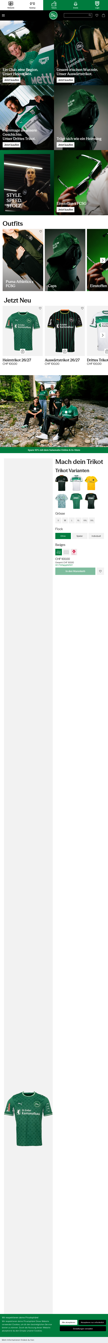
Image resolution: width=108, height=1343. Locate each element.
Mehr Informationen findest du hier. (18, 1340)
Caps (52, 286)
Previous (8, 260)
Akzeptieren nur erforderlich (92, 1322)
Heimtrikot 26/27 (17, 360)
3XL (92, 521)
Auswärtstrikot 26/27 (62, 360)
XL (78, 521)
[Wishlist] (97, 15)
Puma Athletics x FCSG (20, 284)
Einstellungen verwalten (83, 1329)
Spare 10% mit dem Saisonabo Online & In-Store (54, 450)
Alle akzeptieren (68, 1322)
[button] (3, 15)
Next (102, 260)
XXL (85, 521)
